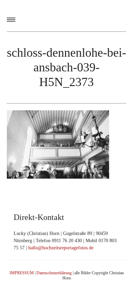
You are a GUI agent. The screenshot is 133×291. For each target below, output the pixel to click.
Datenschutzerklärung (54, 273)
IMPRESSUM (22, 273)
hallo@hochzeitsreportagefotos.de (60, 247)
